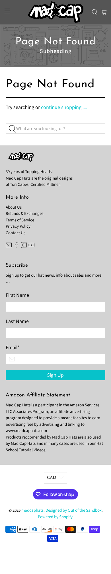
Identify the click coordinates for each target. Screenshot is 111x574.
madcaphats (32, 510)
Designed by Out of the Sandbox (74, 510)
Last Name (17, 321)
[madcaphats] (55, 12)
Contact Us (15, 233)
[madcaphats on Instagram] (24, 247)
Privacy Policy (18, 226)
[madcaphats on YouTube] (31, 247)
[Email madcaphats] (9, 247)
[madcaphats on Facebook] (16, 247)
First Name (17, 295)
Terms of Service (20, 220)
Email (13, 347)
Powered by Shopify (55, 517)
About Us (14, 207)
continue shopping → (64, 107)
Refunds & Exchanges (24, 214)
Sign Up (55, 375)
